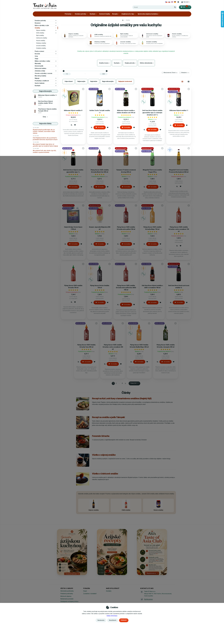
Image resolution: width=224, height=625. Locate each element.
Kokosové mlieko (40, 68)
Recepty (115, 14)
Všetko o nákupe (66, 588)
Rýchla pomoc (148, 599)
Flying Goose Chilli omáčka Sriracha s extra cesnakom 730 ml (179, 229)
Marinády (38, 63)
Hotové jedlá (39, 66)
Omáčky (37, 28)
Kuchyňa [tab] (117, 63)
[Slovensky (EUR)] (169, 2)
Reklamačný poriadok (66, 599)
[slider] (63, 71)
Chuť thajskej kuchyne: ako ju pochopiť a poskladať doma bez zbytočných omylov (45, 138)
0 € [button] (185, 7)
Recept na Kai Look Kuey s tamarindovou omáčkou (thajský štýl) (121, 398)
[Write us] (141, 599)
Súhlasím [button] (124, 620)
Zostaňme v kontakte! (90, 593)
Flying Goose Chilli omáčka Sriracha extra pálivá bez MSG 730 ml (126, 288)
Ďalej (44, 117)
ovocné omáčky (41, 45)
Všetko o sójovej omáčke (104, 455)
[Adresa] (141, 591)
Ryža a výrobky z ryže (42, 25)
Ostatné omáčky (41, 48)
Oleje (36, 58)
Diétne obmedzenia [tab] (146, 63)
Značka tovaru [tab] (104, 63)
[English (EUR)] (172, 2)
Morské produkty (40, 76)
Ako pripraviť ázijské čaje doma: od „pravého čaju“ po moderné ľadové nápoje (45, 145)
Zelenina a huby (40, 71)
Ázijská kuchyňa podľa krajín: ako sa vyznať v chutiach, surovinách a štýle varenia (44, 131)
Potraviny (68, 14)
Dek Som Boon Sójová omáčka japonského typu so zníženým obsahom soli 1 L (152, 113)
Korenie (37, 54)
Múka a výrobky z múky (42, 61)
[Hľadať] (175, 7)
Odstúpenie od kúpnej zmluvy (69, 601)
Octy (36, 56)
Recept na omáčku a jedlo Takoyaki (108, 417)
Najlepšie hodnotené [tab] (125, 81)
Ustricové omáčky (41, 38)
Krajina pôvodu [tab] (130, 63)
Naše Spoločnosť (112, 588)
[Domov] (44, 5)
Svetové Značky (104, 14)
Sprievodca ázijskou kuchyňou (148, 14)
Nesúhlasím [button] (112, 620)
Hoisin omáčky (40, 40)
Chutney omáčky (41, 43)
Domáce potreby (80, 14)
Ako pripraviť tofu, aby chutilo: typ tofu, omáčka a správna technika (44, 151)
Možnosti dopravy (65, 596)
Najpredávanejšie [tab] (108, 81)
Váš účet (186, 2)
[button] (189, 7)
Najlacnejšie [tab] (81, 81)
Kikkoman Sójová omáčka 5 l (73, 110)
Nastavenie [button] (100, 620)
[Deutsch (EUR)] (175, 2)
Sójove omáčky (40, 30)
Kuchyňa (37, 85)
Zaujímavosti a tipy (127, 14)
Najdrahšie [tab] (93, 81)
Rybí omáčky (40, 35)
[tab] (182, 81)
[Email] (178, 2)
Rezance (38, 23)
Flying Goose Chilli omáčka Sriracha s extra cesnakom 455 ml (113, 347)
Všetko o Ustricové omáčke (105, 473)
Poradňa (86, 588)
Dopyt (85, 591)
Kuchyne (92, 14)
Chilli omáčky (40, 33)
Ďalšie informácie (112, 616)
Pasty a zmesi (39, 51)
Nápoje (37, 78)
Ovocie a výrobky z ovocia (43, 73)
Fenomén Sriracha (100, 436)
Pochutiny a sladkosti (42, 81)
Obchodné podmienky (67, 591)
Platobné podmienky (66, 593)
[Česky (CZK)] (166, 2)
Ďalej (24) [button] (133, 383)
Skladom (185, 72)
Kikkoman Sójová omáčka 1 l (178, 110)
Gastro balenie (39, 83)
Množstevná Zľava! (170, 72)
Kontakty (108, 591)
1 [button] (114, 383)
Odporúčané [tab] (69, 81)
